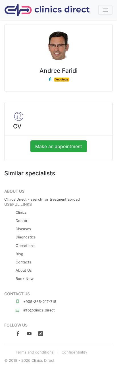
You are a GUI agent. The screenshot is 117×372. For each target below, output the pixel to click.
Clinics (21, 212)
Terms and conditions (35, 352)
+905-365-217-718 (39, 302)
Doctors (23, 221)
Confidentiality (74, 352)
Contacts (23, 262)
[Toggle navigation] (105, 10)
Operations (25, 246)
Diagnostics (26, 237)
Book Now (25, 279)
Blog (19, 254)
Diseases (23, 229)
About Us (24, 270)
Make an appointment (58, 146)
